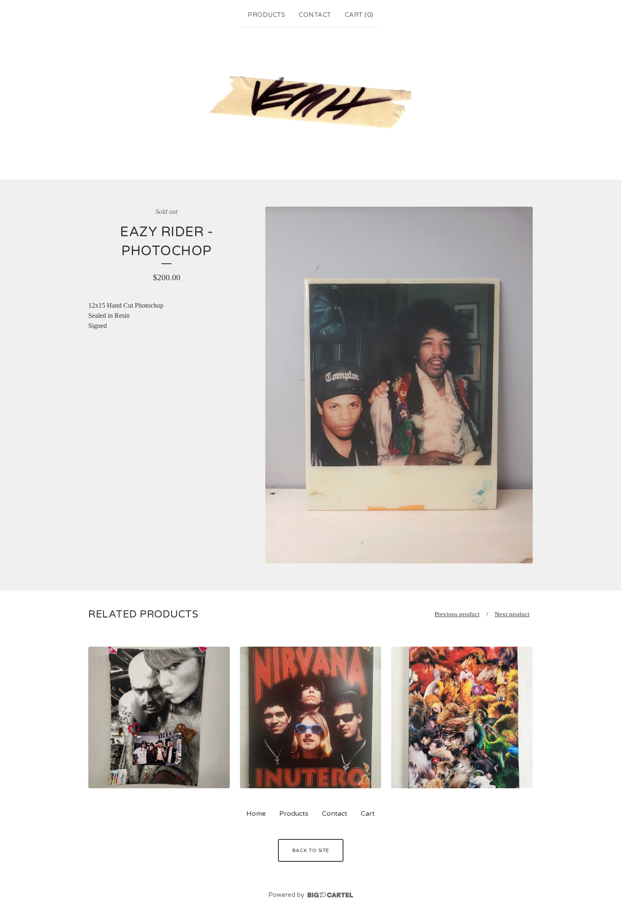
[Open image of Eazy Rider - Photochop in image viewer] (399, 385)
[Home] (311, 101)
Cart (368, 813)
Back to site (310, 850)
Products (266, 15)
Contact (315, 15)
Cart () (359, 15)
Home (256, 813)
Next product (512, 614)
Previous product (457, 614)
